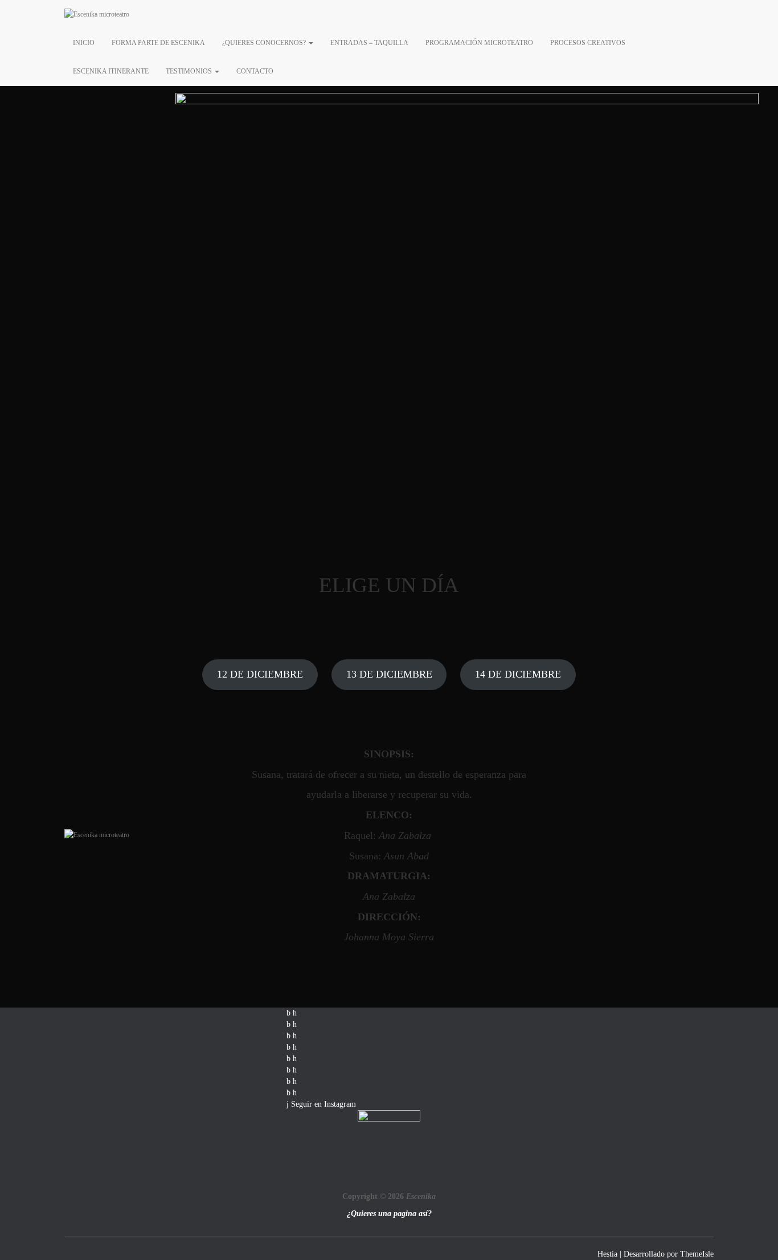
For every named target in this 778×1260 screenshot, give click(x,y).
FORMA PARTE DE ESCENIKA (158, 43)
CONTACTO (254, 71)
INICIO (84, 43)
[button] (310, 43)
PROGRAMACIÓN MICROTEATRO (479, 43)
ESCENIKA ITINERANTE (111, 71)
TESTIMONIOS (190, 71)
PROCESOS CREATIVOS (587, 43)
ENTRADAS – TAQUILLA (369, 43)
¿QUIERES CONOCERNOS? (265, 43)
